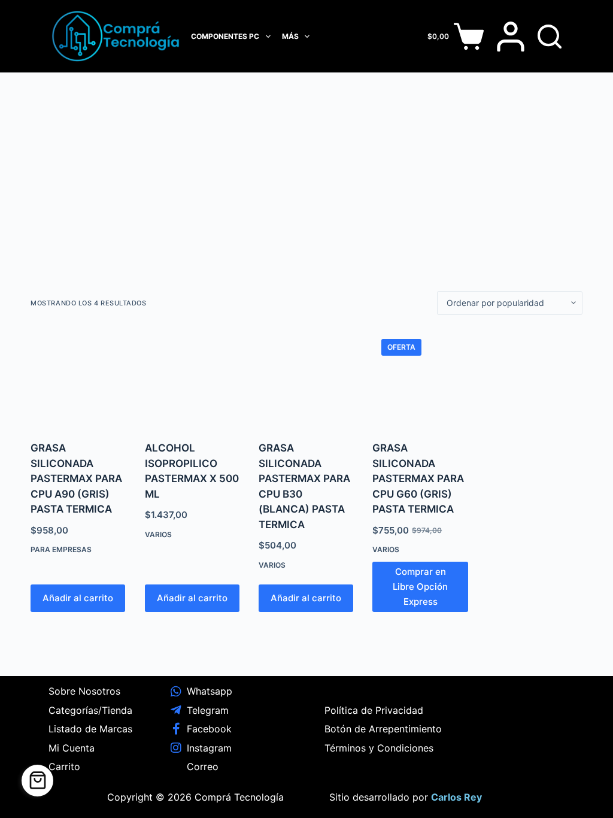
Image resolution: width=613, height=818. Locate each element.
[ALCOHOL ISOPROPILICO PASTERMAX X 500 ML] (193, 378)
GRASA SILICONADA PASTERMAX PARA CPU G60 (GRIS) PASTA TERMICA (418, 478)
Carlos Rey (456, 797)
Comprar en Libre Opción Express (420, 586)
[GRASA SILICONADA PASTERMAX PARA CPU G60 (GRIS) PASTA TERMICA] (420, 378)
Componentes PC (225, 36)
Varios (158, 534)
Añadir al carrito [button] (78, 598)
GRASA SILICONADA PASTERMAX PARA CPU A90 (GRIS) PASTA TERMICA (76, 478)
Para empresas (61, 549)
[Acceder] (511, 36)
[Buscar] (550, 37)
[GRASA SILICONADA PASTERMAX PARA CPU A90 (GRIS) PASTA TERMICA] (78, 378)
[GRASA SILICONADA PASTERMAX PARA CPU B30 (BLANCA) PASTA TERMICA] (306, 378)
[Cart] (37, 780)
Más (290, 36)
